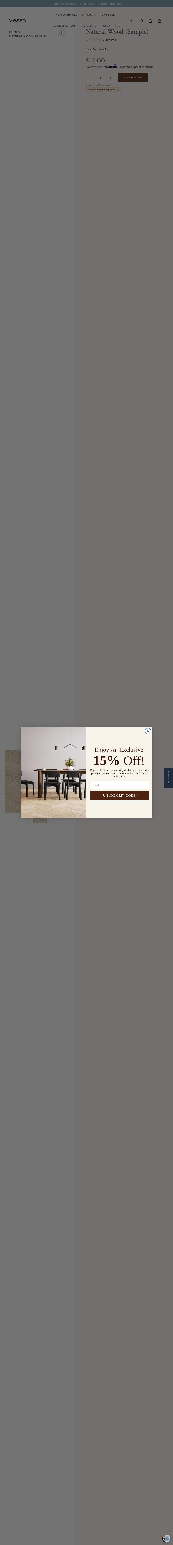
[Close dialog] (148, 731)
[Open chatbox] (166, 1539)
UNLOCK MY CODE (119, 795)
